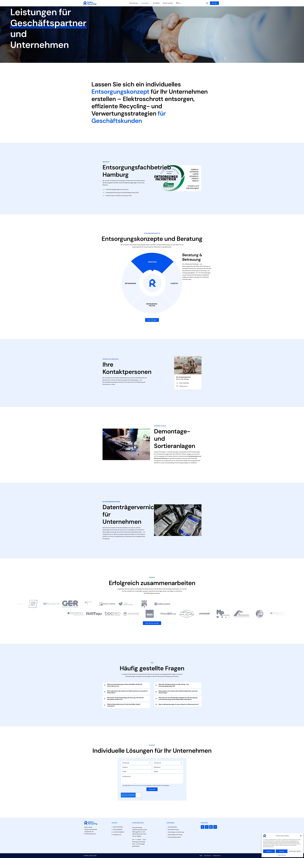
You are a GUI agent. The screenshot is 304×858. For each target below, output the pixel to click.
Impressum (207, 855)
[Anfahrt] (302, 354)
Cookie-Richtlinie (282, 855)
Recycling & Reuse (173, 829)
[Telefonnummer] (302, 345)
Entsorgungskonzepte (174, 837)
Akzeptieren (269, 851)
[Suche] (207, 3)
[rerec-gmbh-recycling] (90, 2)
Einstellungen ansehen (295, 851)
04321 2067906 (184, 383)
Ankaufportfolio (172, 827)
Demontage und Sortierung (176, 832)
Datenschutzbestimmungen (138, 785)
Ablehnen (281, 851)
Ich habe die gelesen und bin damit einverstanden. (146, 785)
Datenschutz (216, 855)
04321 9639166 (117, 829)
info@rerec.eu (183, 386)
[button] (301, 836)
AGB (201, 855)
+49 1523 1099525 (118, 832)
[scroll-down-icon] (225, 58)
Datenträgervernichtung (175, 834)
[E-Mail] (302, 350)
